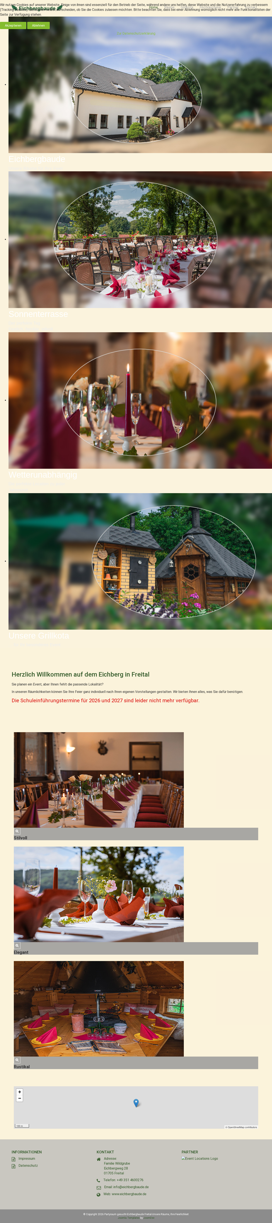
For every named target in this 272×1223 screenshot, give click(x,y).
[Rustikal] (17, 1060)
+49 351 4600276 (130, 1180)
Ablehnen (38, 25)
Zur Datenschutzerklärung (136, 33)
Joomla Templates (129, 1217)
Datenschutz (28, 1166)
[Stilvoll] (17, 831)
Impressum (26, 1159)
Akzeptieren (13, 25)
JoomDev (148, 1217)
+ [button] (19, 1092)
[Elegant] (17, 945)
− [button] (19, 1098)
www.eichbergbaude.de (129, 1194)
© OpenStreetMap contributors (241, 1127)
